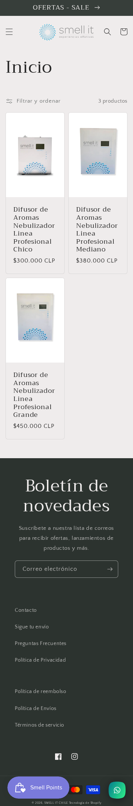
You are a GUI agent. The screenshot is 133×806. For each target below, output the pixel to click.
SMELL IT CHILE (56, 803)
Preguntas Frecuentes (40, 643)
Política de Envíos (36, 708)
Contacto (26, 610)
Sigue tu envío (32, 627)
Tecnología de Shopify (85, 803)
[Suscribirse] (110, 569)
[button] (9, 32)
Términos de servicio (39, 725)
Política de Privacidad (40, 660)
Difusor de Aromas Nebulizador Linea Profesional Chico (34, 230)
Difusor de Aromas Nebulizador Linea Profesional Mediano (97, 230)
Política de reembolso (40, 691)
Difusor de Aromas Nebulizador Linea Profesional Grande (34, 395)
